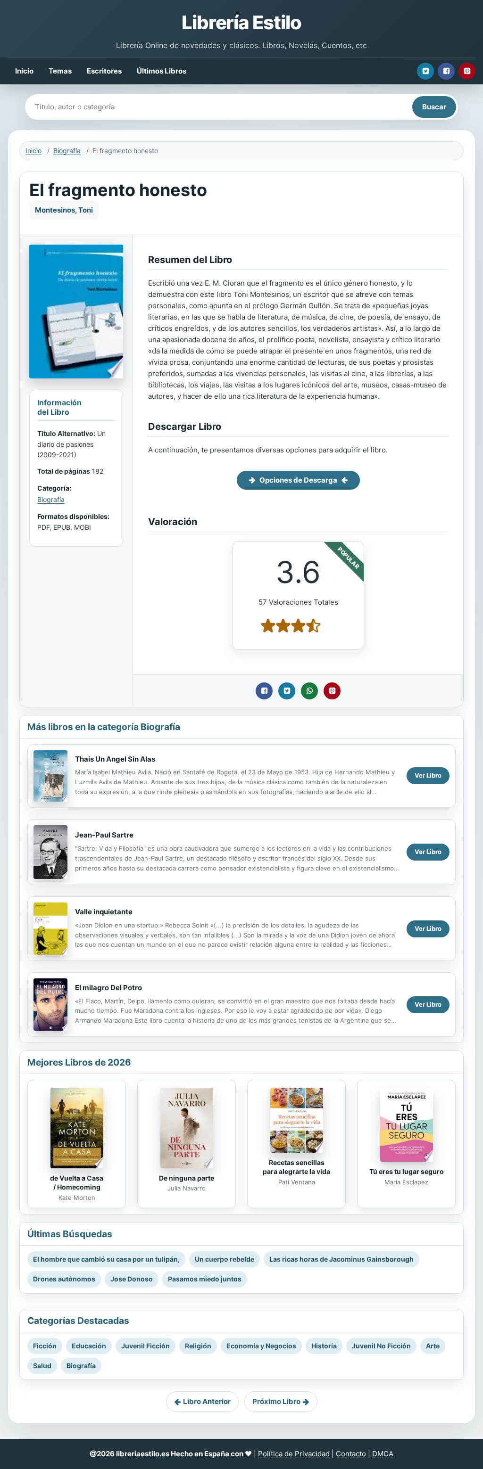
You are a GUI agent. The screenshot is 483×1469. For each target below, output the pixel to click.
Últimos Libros (161, 70)
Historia (324, 1346)
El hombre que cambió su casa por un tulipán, (106, 1259)
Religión (198, 1346)
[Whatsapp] (309, 690)
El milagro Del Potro (108, 987)
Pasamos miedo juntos (205, 1279)
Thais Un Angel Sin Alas (115, 759)
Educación (89, 1346)
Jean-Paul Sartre (104, 834)
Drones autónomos (64, 1279)
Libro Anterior (207, 1401)
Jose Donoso (131, 1279)
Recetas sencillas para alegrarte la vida (296, 1166)
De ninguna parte (186, 1178)
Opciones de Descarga (298, 480)
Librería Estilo (241, 22)
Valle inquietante (104, 911)
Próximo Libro (276, 1401)
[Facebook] (446, 71)
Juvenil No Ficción (381, 1346)
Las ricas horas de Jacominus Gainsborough (341, 1259)
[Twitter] (425, 71)
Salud (42, 1366)
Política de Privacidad (294, 1453)
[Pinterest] (466, 71)
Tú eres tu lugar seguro (406, 1171)
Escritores (104, 70)
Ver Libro (428, 775)
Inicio (24, 70)
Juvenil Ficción (145, 1346)
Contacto (351, 1453)
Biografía (67, 151)
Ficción (45, 1346)
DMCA (382, 1453)
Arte (433, 1346)
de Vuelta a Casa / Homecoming (76, 1182)
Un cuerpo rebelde (224, 1259)
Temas (60, 70)
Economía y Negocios (261, 1346)
